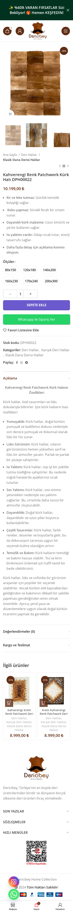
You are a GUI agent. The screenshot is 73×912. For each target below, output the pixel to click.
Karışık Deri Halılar (55, 350)
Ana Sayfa (10, 155)
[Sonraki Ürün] (68, 166)
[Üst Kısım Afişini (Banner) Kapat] (68, 10)
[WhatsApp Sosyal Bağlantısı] (21, 362)
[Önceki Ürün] (60, 166)
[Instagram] (13, 881)
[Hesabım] (20, 31)
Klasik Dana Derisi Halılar (21, 160)
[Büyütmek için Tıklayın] (10, 114)
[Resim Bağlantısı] (36, 768)
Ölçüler (8, 261)
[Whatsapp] (13, 894)
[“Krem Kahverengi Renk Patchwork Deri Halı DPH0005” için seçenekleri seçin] (44, 703)
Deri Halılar (29, 155)
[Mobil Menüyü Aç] (65, 31)
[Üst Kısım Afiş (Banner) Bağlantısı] (30, 10)
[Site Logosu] (37, 30)
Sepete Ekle (36, 305)
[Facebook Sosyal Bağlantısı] (17, 362)
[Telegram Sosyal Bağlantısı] (26, 362)
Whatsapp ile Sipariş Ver (36, 319)
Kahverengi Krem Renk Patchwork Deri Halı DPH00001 (19, 713)
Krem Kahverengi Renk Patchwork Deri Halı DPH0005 (54, 713)
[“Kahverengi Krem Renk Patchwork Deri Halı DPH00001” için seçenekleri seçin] (9, 703)
